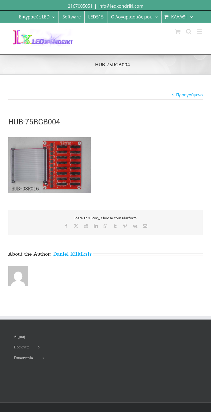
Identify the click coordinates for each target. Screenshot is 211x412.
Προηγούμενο (189, 94)
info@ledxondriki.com (120, 6)
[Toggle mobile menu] (200, 31)
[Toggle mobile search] (188, 31)
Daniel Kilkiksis (72, 254)
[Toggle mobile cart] (178, 31)
